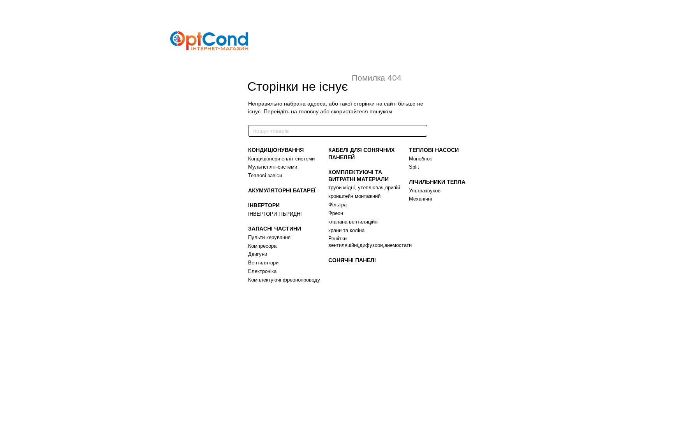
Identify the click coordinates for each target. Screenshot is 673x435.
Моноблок (420, 159)
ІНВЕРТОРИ (264, 205)
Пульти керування (269, 237)
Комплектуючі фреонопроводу (284, 280)
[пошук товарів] (421, 131)
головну (309, 111)
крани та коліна (346, 230)
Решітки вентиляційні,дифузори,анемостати (370, 242)
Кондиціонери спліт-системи (281, 159)
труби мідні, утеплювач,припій (364, 187)
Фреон (335, 213)
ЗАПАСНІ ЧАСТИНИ (274, 228)
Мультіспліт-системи (272, 167)
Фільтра (337, 205)
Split (414, 167)
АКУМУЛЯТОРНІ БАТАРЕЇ (281, 190)
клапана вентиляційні (353, 222)
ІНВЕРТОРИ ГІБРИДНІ (275, 214)
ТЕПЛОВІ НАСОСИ (434, 150)
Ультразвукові (425, 191)
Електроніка (262, 271)
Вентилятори (263, 263)
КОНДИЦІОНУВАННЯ (276, 150)
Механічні (420, 199)
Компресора (262, 246)
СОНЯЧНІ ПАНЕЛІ (352, 260)
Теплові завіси (265, 175)
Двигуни (257, 254)
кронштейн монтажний (354, 196)
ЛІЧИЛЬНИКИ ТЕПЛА (437, 182)
